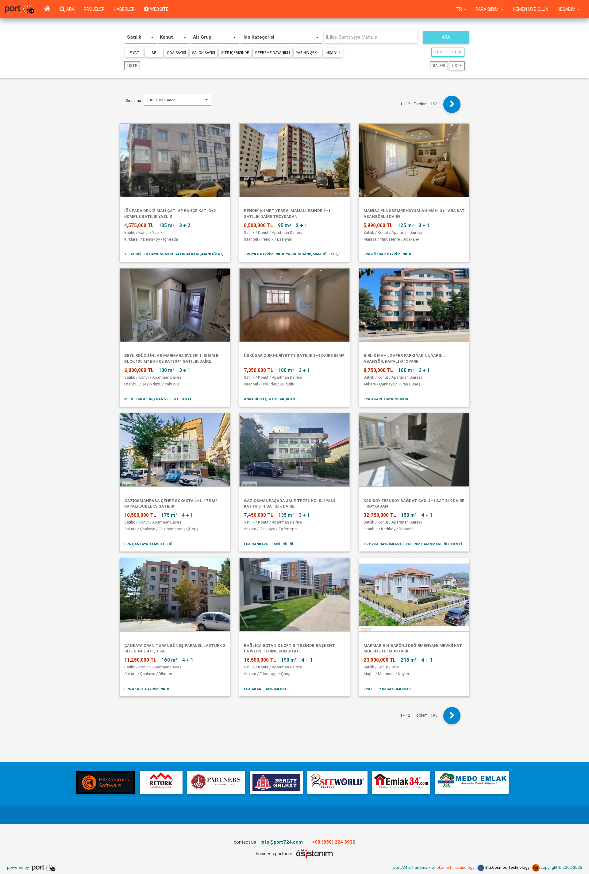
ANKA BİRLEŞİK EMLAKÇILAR (269, 398)
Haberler (124, 9)
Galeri (439, 65)
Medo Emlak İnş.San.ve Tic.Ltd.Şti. (158, 398)
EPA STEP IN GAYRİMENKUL (388, 688)
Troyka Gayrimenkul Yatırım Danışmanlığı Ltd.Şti (293, 254)
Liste (132, 65)
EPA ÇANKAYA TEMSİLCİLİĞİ (149, 544)
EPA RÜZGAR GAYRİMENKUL (388, 254)
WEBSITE (158, 9)
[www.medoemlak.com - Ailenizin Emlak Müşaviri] (472, 782)
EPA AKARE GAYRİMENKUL (386, 398)
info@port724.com (281, 842)
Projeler (94, 9)
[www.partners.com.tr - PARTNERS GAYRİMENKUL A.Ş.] (216, 782)
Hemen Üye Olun (530, 9)
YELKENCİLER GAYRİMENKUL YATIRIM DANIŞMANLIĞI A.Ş (174, 254)
